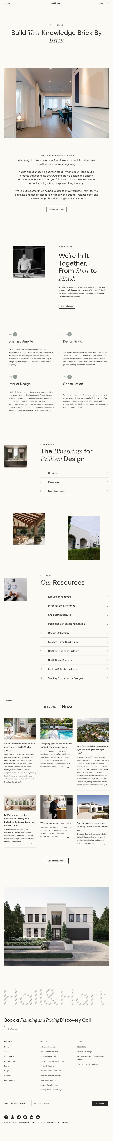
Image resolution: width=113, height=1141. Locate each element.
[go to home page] (56, 3)
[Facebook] (6, 1117)
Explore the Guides (56, 209)
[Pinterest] (19, 1117)
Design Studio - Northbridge (87, 1064)
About (6, 1052)
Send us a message (84, 1052)
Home (6, 1047)
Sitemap (64, 1122)
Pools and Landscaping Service (52, 1061)
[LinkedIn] (31, 1117)
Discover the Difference (49, 1052)
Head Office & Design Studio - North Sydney (90, 1057)
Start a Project (67, 306)
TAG (58, 1122)
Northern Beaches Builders (50, 1075)
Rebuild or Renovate (48, 1047)
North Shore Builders (48, 1080)
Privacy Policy (9, 1080)
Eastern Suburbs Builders (49, 1085)
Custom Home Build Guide (50, 1071)
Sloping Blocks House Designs (51, 1090)
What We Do (9, 1056)
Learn (60, 25)
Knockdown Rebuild (48, 1056)
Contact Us (12, 1029)
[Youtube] (25, 1117)
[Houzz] (38, 1117)
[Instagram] (12, 1117)
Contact (7, 1075)
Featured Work (10, 1061)
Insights (7, 1071)
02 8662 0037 (82, 1047)
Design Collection (47, 1066)
